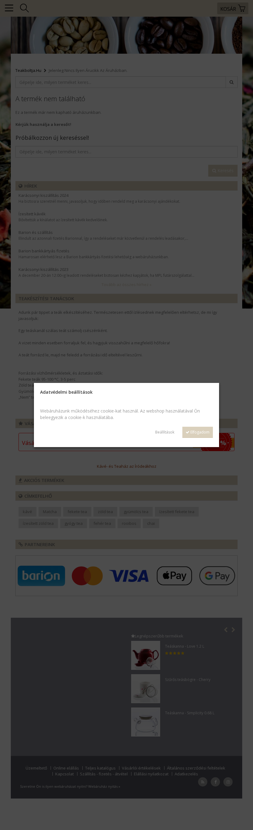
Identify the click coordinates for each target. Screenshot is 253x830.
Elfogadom (199, 432)
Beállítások (164, 432)
